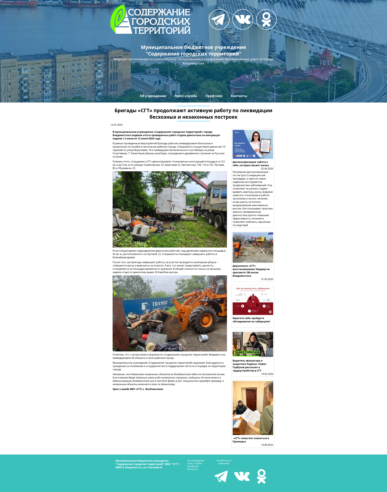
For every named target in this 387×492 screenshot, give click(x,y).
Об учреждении (153, 96)
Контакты (239, 96)
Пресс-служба (185, 96)
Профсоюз (214, 96)
